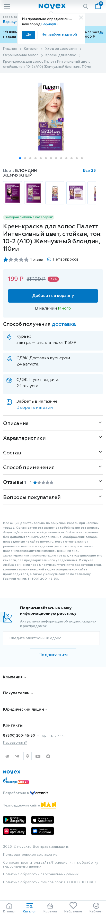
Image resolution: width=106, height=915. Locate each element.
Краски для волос (61, 55)
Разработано (16, 793)
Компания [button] (13, 677)
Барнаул (49, 24)
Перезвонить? (15, 742)
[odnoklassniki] (27, 756)
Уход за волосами (61, 49)
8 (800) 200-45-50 (19, 735)
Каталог (31, 49)
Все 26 (89, 170)
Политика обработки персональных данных (40, 874)
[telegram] (7, 756)
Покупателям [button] (16, 693)
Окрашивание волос (20, 55)
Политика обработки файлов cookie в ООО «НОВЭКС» (49, 882)
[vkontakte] (17, 756)
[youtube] (38, 756)
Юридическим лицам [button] (23, 709)
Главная (10, 49)
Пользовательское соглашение (30, 854)
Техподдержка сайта (22, 805)
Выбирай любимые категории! (29, 217)
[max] (48, 756)
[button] (20, 158)
